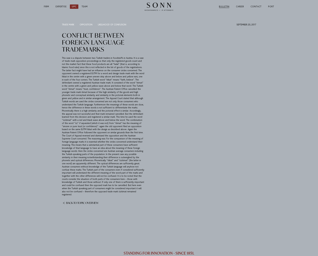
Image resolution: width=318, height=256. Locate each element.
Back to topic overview (82, 203)
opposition (86, 24)
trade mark (68, 24)
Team (85, 6)
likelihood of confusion (112, 24)
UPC (74, 6)
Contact (256, 6)
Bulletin (224, 6)
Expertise (61, 6)
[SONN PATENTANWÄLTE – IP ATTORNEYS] (159, 6)
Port (271, 6)
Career (240, 6)
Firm (46, 6)
